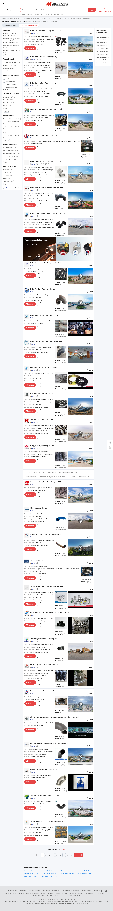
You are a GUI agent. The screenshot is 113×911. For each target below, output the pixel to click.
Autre (5, 71)
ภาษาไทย (49, 895)
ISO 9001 (7, 105)
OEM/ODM (9, 78)
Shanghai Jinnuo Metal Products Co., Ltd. (44, 795)
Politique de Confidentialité (50, 890)
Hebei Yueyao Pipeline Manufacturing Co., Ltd (46, 187)
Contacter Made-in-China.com (70, 890)
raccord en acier (31, 477)
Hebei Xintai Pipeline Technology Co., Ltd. (45, 57)
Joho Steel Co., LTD (37, 560)
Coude (73, 477)
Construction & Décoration (11, 46)
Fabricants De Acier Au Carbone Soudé (67, 871)
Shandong (8, 169)
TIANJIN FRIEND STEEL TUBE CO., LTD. (43, 420)
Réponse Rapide (10, 81)
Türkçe (57, 895)
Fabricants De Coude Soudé (104, 40)
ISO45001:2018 (9, 103)
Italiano (80, 893)
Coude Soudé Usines (30, 876)
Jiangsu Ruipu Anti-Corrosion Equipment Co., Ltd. (47, 821)
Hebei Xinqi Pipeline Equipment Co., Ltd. (44, 315)
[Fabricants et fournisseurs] (56, 4)
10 (59, 849)
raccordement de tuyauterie (35, 472)
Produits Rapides (86, 890)
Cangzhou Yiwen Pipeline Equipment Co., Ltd (46, 109)
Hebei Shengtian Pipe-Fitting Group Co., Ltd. (45, 31)
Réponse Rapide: (29, 96)
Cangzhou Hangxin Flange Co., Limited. (44, 367)
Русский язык (89, 893)
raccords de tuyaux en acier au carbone (53, 477)
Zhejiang (7, 172)
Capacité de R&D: (29, 41)
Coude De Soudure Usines (67, 873)
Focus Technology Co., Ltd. (56, 899)
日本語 (43, 893)
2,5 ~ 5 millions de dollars (11, 127)
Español (57, 893)
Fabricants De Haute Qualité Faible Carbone (50, 873)
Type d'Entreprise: (29, 36)
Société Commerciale (11, 62)
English (21, 893)
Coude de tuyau (84, 477)
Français (50, 893)
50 (68, 849)
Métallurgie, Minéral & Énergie (12, 51)
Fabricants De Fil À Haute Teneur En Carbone (32, 873)
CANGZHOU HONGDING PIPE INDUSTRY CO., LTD (47, 213)
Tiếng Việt (64, 895)
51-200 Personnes (10, 150)
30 (64, 849)
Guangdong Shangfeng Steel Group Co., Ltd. (45, 482)
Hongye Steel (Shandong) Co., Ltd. (42, 446)
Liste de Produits (10, 25)
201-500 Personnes (10, 156)
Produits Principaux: (30, 39)
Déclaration (22, 890)
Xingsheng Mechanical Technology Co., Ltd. (45, 639)
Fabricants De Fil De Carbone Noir (32, 871)
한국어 (97, 893)
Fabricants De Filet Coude (104, 45)
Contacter (31, 48)
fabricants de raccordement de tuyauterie (47, 14)
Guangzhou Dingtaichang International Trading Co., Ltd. (50, 612)
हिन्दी (43, 895)
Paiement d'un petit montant (10, 88)
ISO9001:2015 (9, 97)
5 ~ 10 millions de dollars (10, 132)
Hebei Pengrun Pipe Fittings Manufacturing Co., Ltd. (48, 161)
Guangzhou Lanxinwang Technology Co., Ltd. (46, 534)
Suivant (77, 855)
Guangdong (8, 181)
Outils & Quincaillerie (11, 43)
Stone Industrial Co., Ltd (38, 508)
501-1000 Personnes (10, 159)
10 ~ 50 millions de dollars (11, 122)
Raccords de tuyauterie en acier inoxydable (62, 472)
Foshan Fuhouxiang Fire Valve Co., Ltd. (44, 769)
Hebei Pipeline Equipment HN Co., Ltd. (43, 135)
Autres (6, 108)
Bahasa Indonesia (74, 895)
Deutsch (64, 893)
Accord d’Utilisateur (34, 890)
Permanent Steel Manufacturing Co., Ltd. (44, 691)
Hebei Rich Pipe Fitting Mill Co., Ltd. (43, 289)
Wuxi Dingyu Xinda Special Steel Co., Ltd (44, 665)
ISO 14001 (8, 100)
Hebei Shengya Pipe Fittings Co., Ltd (43, 83)
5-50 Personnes (9, 148)
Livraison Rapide (11, 84)
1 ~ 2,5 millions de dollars (11, 136)
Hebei (6, 178)
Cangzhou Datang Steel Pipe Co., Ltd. (43, 393)
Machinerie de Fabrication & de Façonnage (11, 39)
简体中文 (28, 893)
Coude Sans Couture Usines (50, 876)
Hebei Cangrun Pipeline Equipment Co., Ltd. (45, 263)
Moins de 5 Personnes (11, 153)
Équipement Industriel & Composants (10, 34)
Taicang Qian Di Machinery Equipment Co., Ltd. (46, 586)
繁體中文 (36, 893)
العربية (103, 893)
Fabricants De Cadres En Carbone (85, 871)
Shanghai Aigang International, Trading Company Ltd (49, 743)
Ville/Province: (28, 44)
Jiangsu (7, 175)
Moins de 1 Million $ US (12, 119)
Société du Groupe (10, 68)
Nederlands (36, 895)
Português (72, 893)
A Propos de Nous (11, 890)
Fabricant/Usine (9, 65)
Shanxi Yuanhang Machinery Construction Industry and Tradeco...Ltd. (54, 717)
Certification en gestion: (31, 70)
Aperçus (95, 890)
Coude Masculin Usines (84, 873)
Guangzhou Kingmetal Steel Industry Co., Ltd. (46, 341)
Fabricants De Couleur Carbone (50, 871)
